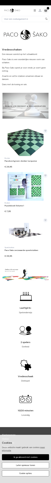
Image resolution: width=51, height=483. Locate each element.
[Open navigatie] (34, 10)
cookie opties (25, 473)
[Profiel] (40, 10)
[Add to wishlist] (45, 131)
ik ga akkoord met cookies (26, 457)
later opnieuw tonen (25, 465)
